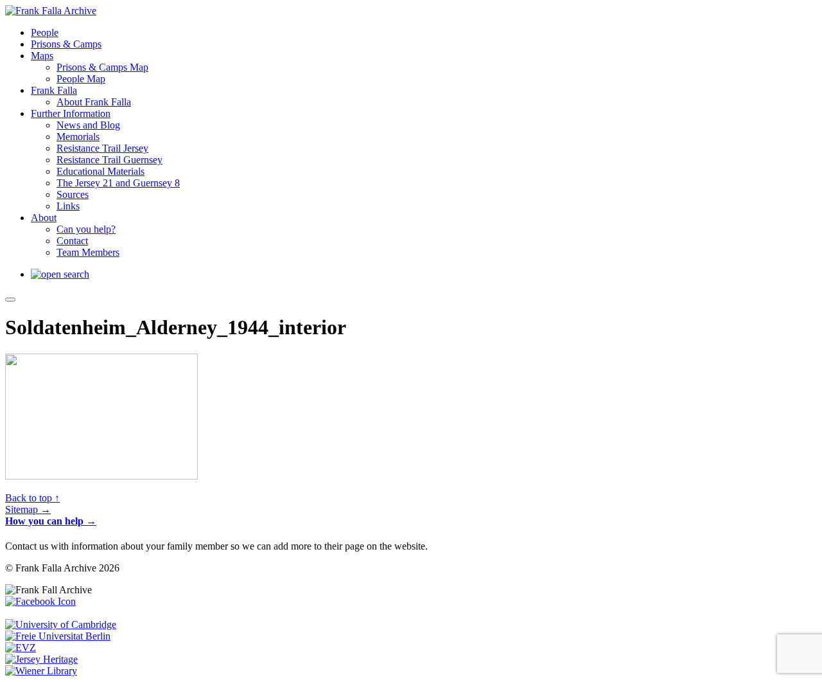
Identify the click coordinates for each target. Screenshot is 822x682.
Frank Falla (54, 90)
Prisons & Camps (66, 44)
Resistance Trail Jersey (102, 148)
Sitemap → (28, 509)
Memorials (78, 136)
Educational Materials (100, 171)
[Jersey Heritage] (41, 659)
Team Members (88, 252)
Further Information (70, 113)
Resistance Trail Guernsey (109, 159)
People (44, 32)
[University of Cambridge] (60, 624)
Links (68, 206)
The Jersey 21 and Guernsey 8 (118, 182)
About (44, 217)
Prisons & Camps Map (102, 67)
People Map (81, 78)
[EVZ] (20, 647)
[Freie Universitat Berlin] (57, 636)
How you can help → (50, 521)
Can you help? (86, 229)
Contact (72, 240)
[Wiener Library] (41, 670)
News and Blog (88, 125)
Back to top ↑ (32, 497)
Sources (73, 194)
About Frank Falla (94, 101)
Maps (42, 55)
